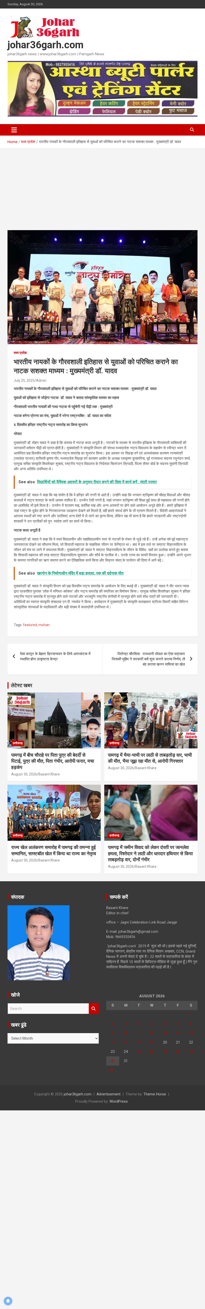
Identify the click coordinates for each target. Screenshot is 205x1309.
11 (139, 1033)
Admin (41, 380)
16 (113, 1042)
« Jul (110, 1070)
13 (165, 1033)
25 (139, 1051)
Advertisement (108, 1094)
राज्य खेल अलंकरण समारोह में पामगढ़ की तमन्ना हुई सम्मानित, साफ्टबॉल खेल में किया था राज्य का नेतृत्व (53, 850)
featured (30, 625)
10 (126, 1033)
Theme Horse (155, 1094)
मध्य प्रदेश (20, 353)
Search (94, 1008)
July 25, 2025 (24, 380)
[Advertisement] (103, 193)
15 (191, 1033)
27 (165, 1051)
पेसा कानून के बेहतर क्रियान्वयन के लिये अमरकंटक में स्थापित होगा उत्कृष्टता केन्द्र (55, 656)
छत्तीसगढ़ (17, 743)
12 (152, 1033)
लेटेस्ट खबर (21, 685)
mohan (44, 625)
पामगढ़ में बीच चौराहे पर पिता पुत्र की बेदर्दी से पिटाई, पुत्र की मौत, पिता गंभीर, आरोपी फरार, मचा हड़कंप (52, 761)
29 (191, 1051)
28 (178, 1051)
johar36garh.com (46, 45)
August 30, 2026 (24, 774)
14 (178, 1033)
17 (126, 1042)
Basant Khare (49, 774)
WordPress (119, 1101)
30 (113, 1061)
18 (139, 1042)
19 (152, 1042)
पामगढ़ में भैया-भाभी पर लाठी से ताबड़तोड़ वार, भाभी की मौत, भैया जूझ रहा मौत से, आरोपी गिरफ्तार (150, 758)
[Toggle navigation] (14, 130)
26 (152, 1051)
